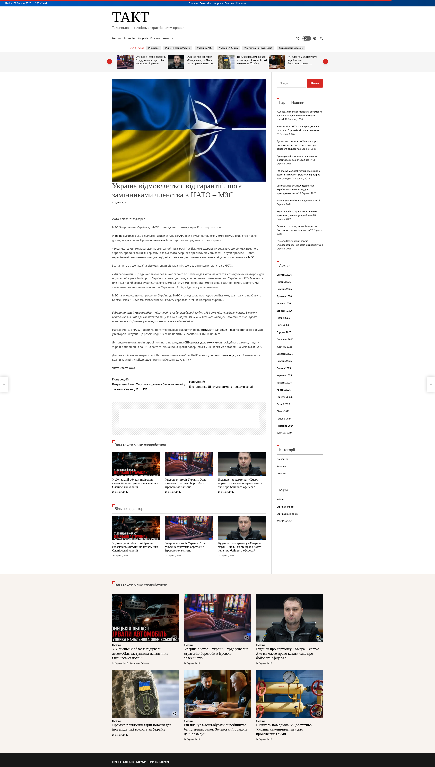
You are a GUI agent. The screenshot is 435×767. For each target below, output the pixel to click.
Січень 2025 (283, 411)
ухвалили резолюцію (221, 355)
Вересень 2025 (285, 353)
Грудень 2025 (284, 332)
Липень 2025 (284, 368)
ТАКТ (130, 17)
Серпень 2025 (284, 361)
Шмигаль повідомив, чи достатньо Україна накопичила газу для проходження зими (302, 61)
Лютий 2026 (283, 317)
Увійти (280, 499)
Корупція (218, 3)
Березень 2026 (285, 310)
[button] (109, 61)
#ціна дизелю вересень (291, 48)
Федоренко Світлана (139, 663)
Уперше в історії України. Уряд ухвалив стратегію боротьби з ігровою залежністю (185, 483)
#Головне (153, 48)
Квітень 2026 (284, 303)
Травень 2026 (284, 296)
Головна (193, 3)
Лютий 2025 (283, 404)
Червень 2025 (284, 375)
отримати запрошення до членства (225, 330)
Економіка (205, 3)
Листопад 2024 (285, 425)
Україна (117, 236)
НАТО (181, 236)
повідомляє (158, 240)
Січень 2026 (283, 325)
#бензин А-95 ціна (228, 48)
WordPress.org (284, 521)
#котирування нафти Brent (258, 48)
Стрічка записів (285, 506)
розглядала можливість (207, 342)
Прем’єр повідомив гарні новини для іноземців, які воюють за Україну (201, 60)
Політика (229, 3)
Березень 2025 (285, 397)
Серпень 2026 (284, 274)
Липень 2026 (284, 281)
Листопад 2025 (285, 339)
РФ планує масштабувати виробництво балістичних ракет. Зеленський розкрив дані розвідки (252, 63)
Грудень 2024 (284, 418)
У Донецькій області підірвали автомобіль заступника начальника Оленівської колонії (135, 483)
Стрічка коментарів (287, 513)
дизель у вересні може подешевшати (297, 200)
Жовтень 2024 (284, 433)
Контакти (241, 3)
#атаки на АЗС (204, 48)
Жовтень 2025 (284, 346)
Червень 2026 (284, 289)
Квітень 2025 (284, 389)
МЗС (251, 257)
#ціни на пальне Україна (177, 48)
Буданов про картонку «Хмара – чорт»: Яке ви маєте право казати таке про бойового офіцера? (150, 61)
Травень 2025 (284, 382)
